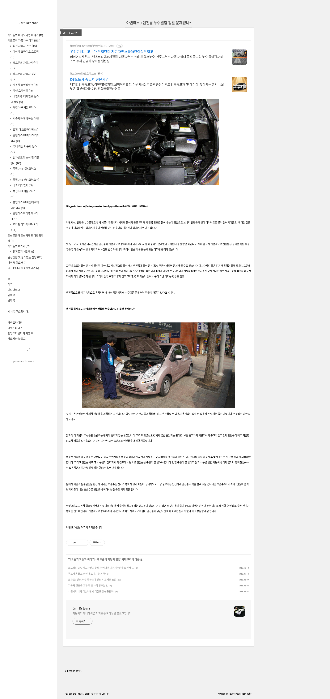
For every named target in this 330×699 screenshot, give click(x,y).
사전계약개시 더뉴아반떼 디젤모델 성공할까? (91, 591)
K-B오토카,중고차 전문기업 (89, 79)
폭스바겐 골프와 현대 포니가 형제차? (87, 573)
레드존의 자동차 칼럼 (109, 559)
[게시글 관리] (84, 543)
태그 (10, 284)
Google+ (105, 694)
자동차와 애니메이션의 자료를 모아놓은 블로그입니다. (102, 613)
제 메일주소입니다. (18, 311)
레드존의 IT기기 (19, 246)
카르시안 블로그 (17, 338)
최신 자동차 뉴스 (24, 45)
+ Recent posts (73, 671)
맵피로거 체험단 (23, 251)
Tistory (231, 694)
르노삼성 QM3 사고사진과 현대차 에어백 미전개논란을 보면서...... (101, 567)
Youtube (97, 694)
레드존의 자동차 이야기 (24, 40)
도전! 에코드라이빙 (25, 129)
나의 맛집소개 (17, 262)
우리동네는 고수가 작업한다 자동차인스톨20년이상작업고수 (113, 52)
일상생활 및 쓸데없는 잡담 (25, 257)
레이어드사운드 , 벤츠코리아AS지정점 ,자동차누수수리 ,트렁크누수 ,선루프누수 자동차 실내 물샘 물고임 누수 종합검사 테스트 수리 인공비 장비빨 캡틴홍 (146, 59)
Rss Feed (68, 694)
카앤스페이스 (15, 328)
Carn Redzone (28, 23)
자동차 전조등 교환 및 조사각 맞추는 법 (88, 585)
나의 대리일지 (22, 185)
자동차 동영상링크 (25, 84)
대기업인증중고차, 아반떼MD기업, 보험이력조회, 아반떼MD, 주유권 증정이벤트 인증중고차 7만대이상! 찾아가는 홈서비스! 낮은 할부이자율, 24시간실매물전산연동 (147, 86)
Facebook (88, 694)
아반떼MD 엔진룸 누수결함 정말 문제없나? (158, 23)
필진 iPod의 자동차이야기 (23, 268)
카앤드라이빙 (15, 322)
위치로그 (13, 295)
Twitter (80, 694)
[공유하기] (79, 543)
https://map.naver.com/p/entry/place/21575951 (93, 45)
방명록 (11, 300)
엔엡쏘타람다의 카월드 (20, 333)
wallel (249, 694)
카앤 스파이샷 (22, 90)
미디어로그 (14, 289)
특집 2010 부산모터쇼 (25, 179)
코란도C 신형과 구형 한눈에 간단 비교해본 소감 (92, 579)
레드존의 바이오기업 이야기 (25, 35)
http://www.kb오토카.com (83, 73)
